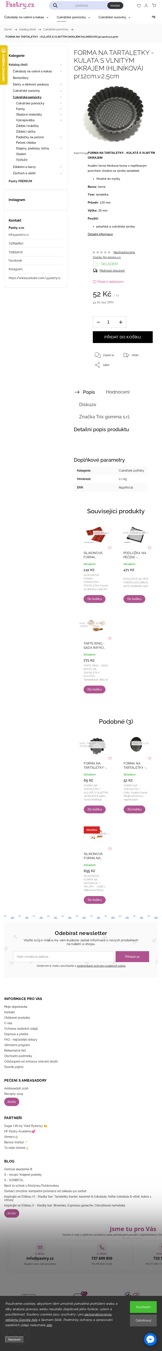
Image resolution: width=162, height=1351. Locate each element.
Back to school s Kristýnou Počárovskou (31, 1185)
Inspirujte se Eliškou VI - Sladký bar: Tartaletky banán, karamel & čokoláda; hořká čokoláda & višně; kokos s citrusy (77, 1198)
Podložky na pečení (30, 137)
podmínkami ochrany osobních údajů (101, 965)
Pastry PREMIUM (20, 181)
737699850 (16, 243)
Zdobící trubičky (27, 126)
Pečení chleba (26, 142)
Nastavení (14, 1339)
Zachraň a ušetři (24, 173)
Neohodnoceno (124, 252)
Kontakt (9, 1012)
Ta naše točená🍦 (16, 1147)
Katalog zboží (18, 64)
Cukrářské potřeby (131, 470)
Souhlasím (143, 1307)
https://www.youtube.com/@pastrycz (35, 278)
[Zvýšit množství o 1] (120, 322)
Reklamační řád (15, 1050)
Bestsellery (20, 78)
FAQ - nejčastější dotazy (20, 1039)
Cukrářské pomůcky (27, 97)
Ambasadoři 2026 (16, 1088)
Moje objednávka (15, 1006)
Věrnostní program (17, 1045)
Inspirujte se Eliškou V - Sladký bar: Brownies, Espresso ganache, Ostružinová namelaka (64, 1205)
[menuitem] (26, 17)
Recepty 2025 (13, 1094)
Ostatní (21, 154)
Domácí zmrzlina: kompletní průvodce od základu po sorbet (45, 1191)
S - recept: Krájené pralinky (23, 1174)
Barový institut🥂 (15, 1142)
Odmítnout (143, 1320)
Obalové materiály (29, 114)
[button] (150, 1339)
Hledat (115, 5)
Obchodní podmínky (18, 1056)
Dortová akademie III (18, 1169)
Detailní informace (100, 234)
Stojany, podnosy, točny (32, 148)
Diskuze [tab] (87, 404)
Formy (20, 109)
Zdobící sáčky (26, 131)
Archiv (11, 1102)
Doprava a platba (16, 1034)
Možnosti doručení (112, 270)
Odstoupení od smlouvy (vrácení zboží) (31, 1061)
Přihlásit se (132, 956)
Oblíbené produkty (17, 1017)
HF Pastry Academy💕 (19, 1131)
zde (49, 1325)
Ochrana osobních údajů (21, 1028)
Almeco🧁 (11, 1136)
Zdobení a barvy (24, 167)
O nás (8, 1023)
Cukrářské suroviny (26, 90)
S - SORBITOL (14, 1180)
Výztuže (21, 159)
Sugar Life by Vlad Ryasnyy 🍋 (25, 1126)
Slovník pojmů (13, 1067)
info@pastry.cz (19, 234)
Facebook (15, 260)
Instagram (16, 269)
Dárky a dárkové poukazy (31, 84)
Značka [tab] (104, 416)
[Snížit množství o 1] (98, 322)
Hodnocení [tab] (118, 392)
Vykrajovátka (25, 120)
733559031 (16, 252)
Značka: (107, 257)
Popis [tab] (89, 392)
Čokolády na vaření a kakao (32, 71)
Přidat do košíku (122, 337)
